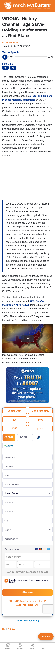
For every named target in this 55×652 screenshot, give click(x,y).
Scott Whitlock (10, 42)
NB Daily (12, 629)
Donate (46, 636)
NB (3, 629)
